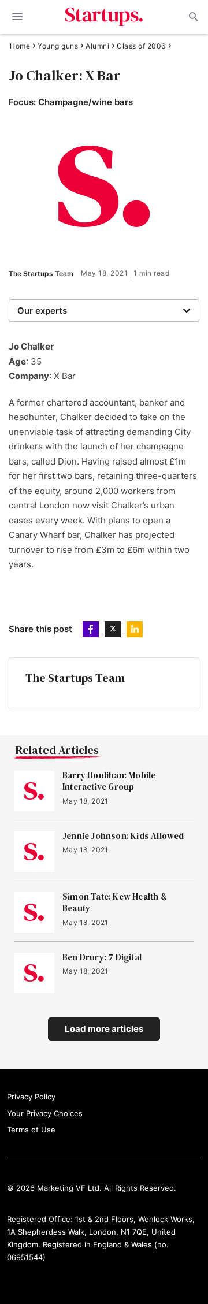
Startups (104, 17)
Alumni (97, 46)
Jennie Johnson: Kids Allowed (123, 836)
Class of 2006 (141, 46)
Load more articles (104, 1028)
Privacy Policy (31, 1096)
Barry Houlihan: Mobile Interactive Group (108, 781)
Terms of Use (31, 1129)
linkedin (135, 629)
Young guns (58, 46)
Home (20, 46)
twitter (113, 629)
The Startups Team (41, 273)
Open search (192, 17)
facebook (91, 629)
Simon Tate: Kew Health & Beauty (114, 902)
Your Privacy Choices (45, 1113)
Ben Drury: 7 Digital (102, 957)
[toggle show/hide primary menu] (17, 17)
